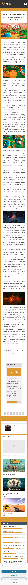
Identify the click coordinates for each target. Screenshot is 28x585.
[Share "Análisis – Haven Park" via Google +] (11, 413)
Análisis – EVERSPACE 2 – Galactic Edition (13, 556)
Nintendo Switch (15, 19)
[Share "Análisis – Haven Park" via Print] (22, 413)
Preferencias (14, 579)
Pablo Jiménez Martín (13, 17)
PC (20, 19)
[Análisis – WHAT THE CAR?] (14, 465)
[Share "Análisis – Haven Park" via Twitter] (8, 413)
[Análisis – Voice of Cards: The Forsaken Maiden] (14, 484)
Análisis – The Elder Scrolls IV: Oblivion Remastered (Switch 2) (12, 562)
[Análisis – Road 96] (14, 505)
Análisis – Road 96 (7, 513)
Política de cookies (13, 582)
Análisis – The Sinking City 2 (10, 526)
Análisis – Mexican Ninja (9, 536)
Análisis (9, 19)
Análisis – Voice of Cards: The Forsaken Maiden (13, 494)
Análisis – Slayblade (8, 551)
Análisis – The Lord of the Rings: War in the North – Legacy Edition (14, 546)
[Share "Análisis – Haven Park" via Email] (19, 413)
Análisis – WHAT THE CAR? (10, 474)
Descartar (14, 575)
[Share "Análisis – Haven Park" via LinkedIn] (14, 413)
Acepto (14, 571)
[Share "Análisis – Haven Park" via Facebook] (5, 413)
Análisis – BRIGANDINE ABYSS (10, 541)
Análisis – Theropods (8, 531)
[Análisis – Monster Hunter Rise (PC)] (14, 446)
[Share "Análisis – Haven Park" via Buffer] (16, 413)
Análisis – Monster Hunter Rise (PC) (12, 455)
